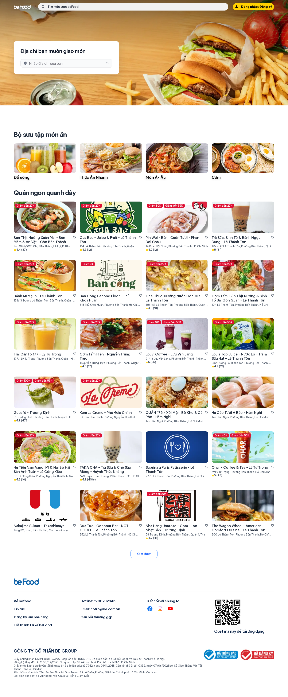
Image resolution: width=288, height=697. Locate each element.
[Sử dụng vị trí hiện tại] (107, 63)
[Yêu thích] (74, 237)
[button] (133, 7)
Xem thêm (144, 554)
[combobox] (66, 63)
